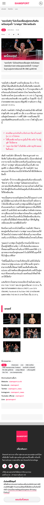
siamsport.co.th (15, 381)
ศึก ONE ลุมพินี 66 (7, 370)
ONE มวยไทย (30, 365)
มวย (16, 9)
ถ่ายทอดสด (15, 365)
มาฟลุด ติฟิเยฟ (20, 370)
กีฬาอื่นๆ (10, 9)
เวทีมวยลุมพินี (31, 370)
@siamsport (11, 399)
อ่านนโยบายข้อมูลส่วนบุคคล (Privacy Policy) (20, 491)
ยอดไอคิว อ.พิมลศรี (29, 367)
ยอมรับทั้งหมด (22, 499)
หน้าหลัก (3, 9)
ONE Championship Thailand (11, 367)
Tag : (4, 365)
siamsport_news (15, 388)
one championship (16, 372)
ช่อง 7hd (5, 372)
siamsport (15, 385)
